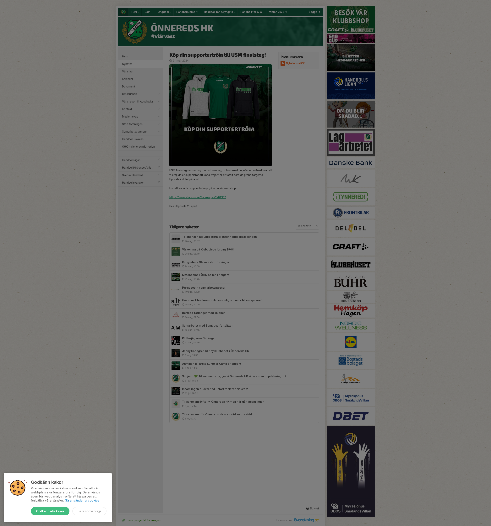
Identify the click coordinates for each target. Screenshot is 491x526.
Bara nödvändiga (89, 511)
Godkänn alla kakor (50, 511)
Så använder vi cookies (82, 500)
